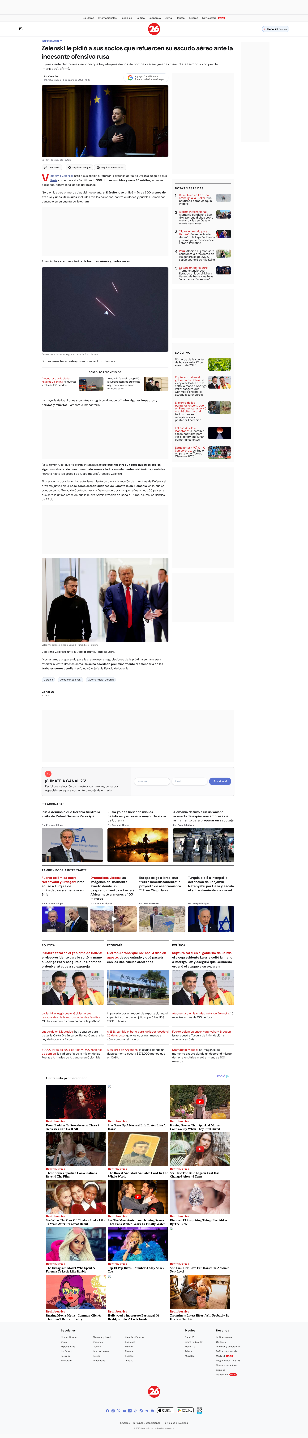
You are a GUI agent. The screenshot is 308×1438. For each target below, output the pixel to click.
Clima (64, 1341)
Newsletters (226, 1374)
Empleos (220, 1369)
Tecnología (66, 1360)
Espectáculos (68, 1346)
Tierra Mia (190, 1346)
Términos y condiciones (228, 1346)
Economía (115, 945)
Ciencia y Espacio (134, 1337)
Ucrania (48, 679)
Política (48, 945)
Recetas (129, 1355)
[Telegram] (146, 1410)
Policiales (65, 1355)
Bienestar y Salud (102, 1337)
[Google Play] (185, 1410)
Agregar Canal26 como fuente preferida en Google (149, 78)
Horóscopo (66, 1351)
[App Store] (165, 1410)
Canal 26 (53, 76)
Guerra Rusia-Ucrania (101, 679)
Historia (129, 1346)
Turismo (129, 1360)
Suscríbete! (220, 781)
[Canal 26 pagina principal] (154, 34)
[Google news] (152, 1410)
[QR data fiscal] (199, 1413)
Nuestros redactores (226, 1365)
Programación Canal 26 (228, 1360)
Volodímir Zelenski (61, 176)
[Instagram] (113, 1410)
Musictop (190, 1355)
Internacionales (52, 41)
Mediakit (224, 1355)
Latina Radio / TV (193, 1341)
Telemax (189, 1351)
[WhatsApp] (141, 1410)
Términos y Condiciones (146, 1423)
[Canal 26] (154, 1392)
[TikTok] (135, 1410)
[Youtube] (124, 1410)
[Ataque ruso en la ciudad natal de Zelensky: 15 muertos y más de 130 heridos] (91, 384)
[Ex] (118, 1410)
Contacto (221, 1341)
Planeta (129, 1351)
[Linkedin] (130, 1410)
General (97, 1346)
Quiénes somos (224, 1337)
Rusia (53, 180)
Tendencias (99, 1360)
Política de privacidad (227, 1351)
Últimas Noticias (69, 1337)
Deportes (98, 1341)
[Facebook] (107, 1410)
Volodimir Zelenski (70, 679)
